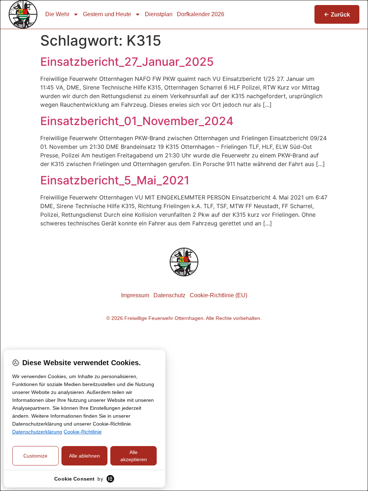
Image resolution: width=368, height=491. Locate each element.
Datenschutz (169, 295)
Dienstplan (158, 14)
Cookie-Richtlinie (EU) (218, 295)
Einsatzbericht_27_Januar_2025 (127, 62)
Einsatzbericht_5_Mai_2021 (114, 180)
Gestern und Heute (107, 14)
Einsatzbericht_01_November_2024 (137, 121)
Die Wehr (57, 14)
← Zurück (337, 14)
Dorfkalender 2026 (200, 14)
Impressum (135, 295)
